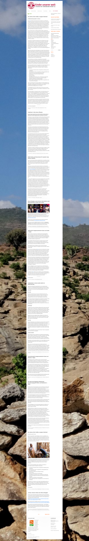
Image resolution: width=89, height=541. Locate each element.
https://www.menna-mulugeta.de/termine (39, 220)
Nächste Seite (47, 514)
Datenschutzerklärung (56, 530)
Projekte (44, 153)
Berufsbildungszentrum (38, 279)
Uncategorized (46, 153)
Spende (52, 41)
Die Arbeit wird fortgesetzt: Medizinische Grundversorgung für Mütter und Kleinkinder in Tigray (37, 383)
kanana (41, 197)
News (42, 153)
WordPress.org (52, 56)
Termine (52, 44)
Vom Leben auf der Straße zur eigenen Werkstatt (37, 16)
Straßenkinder (29, 108)
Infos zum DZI (29, 533)
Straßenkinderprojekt (55, 43)
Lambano (52, 34)
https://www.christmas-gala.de (32, 217)
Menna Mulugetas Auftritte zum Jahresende (56, 29)
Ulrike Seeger (34, 153)
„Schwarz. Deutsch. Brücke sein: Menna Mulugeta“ (38, 492)
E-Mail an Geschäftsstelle (53, 528)
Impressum (52, 530)
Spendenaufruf (53, 42)
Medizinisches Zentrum (39, 153)
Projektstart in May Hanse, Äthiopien (35, 112)
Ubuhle (38, 197)
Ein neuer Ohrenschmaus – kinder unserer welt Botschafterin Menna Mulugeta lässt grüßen (55, 22)
